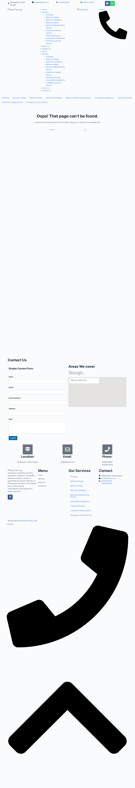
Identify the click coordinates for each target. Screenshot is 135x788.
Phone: (107, 456)
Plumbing (49, 15)
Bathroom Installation (54, 20)
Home (44, 10)
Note (10, 419)
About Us (45, 46)
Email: (67, 456)
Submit (13, 438)
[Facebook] (107, 3)
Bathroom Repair (52, 23)
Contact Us (46, 49)
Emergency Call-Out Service (37, 102)
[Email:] (67, 449)
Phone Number (15, 398)
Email (11, 387)
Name (11, 377)
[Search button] (85, 129)
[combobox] (65, 130)
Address (12, 409)
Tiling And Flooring (53, 36)
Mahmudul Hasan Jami (28, 521)
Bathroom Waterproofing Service (78, 98)
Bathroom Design (52, 17)
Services (45, 12)
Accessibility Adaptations (55, 38)
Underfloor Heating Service (12, 102)
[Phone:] (107, 449)
